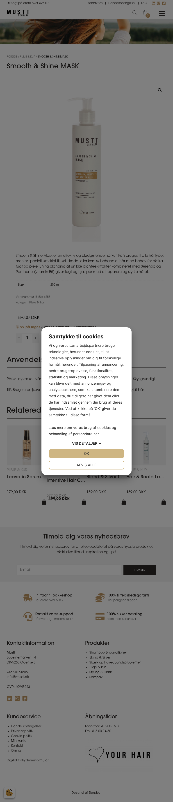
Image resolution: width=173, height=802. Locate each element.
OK (86, 453)
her (96, 434)
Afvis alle (87, 465)
